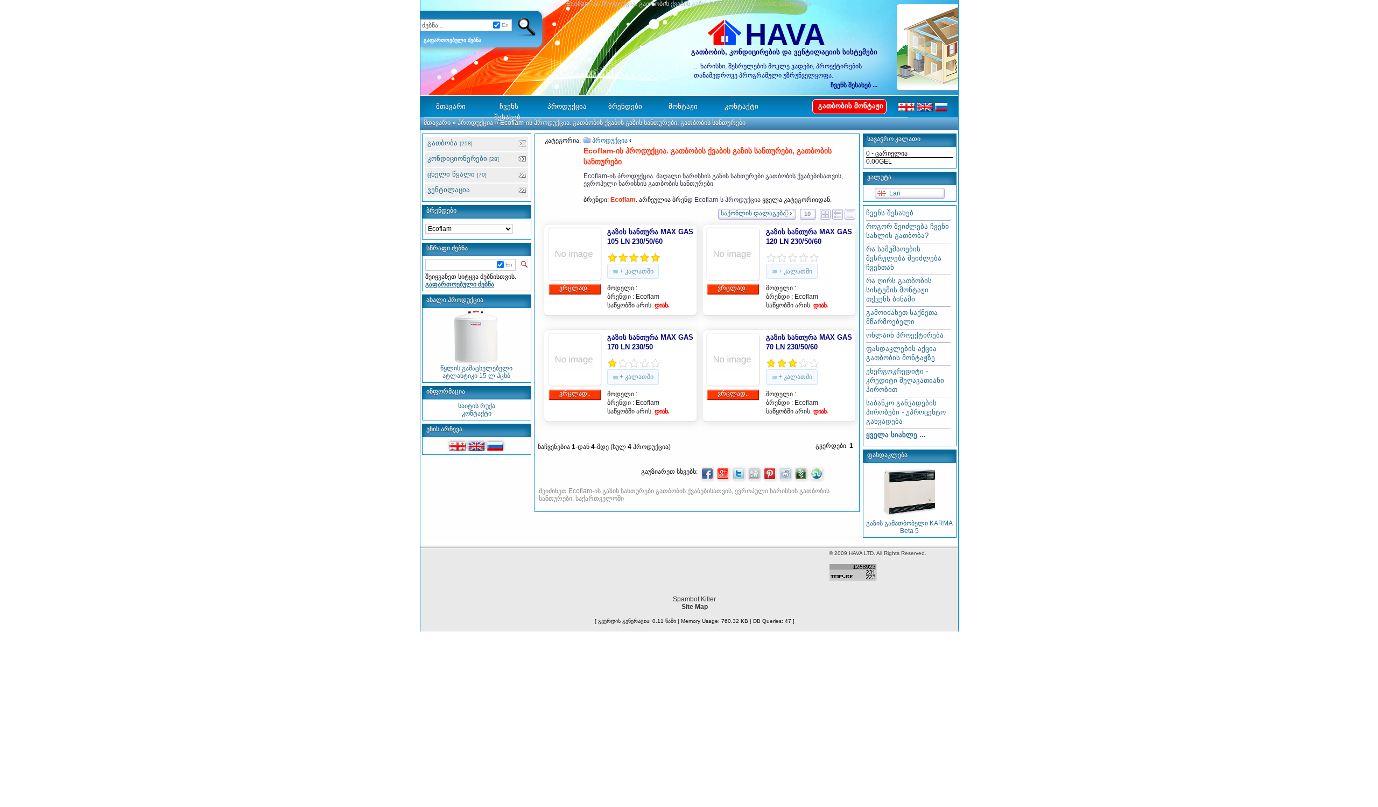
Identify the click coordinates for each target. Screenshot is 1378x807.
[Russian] (495, 446)
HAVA (785, 35)
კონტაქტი (476, 413)
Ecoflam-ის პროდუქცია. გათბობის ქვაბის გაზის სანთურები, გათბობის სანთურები (623, 123)
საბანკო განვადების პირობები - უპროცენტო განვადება (906, 412)
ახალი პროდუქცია (454, 300)
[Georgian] (457, 446)
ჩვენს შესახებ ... (854, 85)
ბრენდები (441, 210)
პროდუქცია (475, 123)
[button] (633, 271)
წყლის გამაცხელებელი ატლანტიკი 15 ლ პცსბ (476, 372)
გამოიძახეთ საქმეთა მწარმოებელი (902, 317)
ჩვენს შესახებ (889, 213)
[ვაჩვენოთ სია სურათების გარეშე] (850, 212)
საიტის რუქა (476, 406)
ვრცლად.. (574, 288)
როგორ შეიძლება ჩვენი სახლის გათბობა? (907, 231)
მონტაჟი (683, 106)
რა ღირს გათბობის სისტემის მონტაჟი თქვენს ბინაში (899, 290)
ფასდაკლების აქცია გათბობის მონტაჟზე (901, 353)
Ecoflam (647, 296)
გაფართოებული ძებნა (452, 40)
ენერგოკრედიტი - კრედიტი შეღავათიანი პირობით (905, 380)
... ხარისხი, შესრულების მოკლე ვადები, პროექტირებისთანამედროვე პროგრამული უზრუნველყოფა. (778, 70)
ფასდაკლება (887, 455)
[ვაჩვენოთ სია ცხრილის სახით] (837, 212)
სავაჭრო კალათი (893, 139)
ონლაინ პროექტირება (905, 335)
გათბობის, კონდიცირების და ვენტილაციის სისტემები (784, 52)
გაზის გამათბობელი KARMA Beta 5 (909, 527)
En (505, 25)
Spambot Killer (694, 599)
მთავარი (437, 123)
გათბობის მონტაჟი (850, 106)
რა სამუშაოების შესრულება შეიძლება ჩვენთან (903, 258)
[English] (476, 446)
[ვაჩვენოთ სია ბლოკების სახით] (825, 212)
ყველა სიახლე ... (896, 435)
